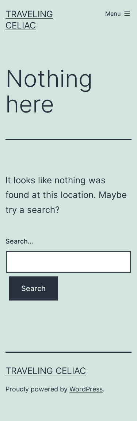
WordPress (86, 389)
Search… (19, 241)
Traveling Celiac (45, 370)
